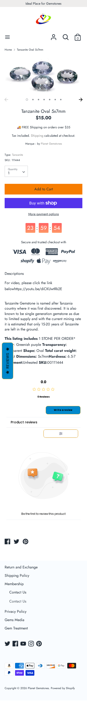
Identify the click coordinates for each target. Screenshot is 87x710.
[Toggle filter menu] (61, 434)
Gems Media (14, 619)
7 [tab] (60, 99)
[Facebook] (16, 644)
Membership (14, 584)
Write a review (63, 410)
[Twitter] (8, 644)
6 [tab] (55, 99)
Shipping (37, 135)
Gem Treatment (16, 628)
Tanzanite (17, 155)
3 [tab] (38, 99)
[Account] (53, 35)
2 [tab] (33, 99)
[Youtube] (23, 644)
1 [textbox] (9, 173)
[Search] (65, 35)
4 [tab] (44, 99)
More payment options (43, 214)
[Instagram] (31, 644)
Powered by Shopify (63, 688)
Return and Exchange (21, 567)
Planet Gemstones (51, 144)
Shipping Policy (17, 575)
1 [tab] (27, 99)
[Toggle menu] (7, 37)
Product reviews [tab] (24, 422)
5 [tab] (49, 99)
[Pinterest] (39, 644)
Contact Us (17, 592)
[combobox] (16, 171)
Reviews (7, 361)
